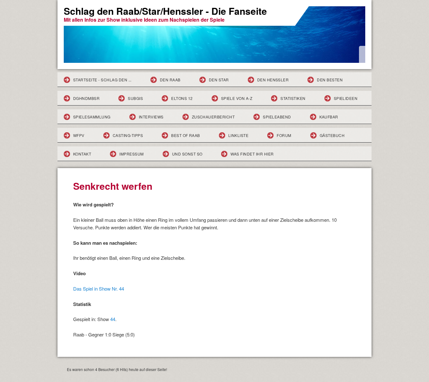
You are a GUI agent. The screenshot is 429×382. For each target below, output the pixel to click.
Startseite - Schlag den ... (102, 79)
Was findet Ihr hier (252, 153)
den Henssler (273, 79)
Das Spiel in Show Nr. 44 (98, 288)
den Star (219, 79)
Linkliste (238, 135)
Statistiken (292, 98)
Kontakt (82, 153)
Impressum (131, 153)
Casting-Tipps (128, 135)
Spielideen (346, 98)
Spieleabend (277, 116)
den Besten (330, 79)
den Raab (170, 79)
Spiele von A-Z (237, 98)
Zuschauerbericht (213, 116)
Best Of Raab (185, 135)
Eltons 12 (182, 98)
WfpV (78, 135)
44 (112, 319)
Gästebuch (332, 135)
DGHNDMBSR (86, 98)
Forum (284, 135)
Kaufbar (328, 116)
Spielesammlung (92, 116)
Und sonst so (187, 153)
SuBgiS (135, 98)
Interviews (151, 116)
